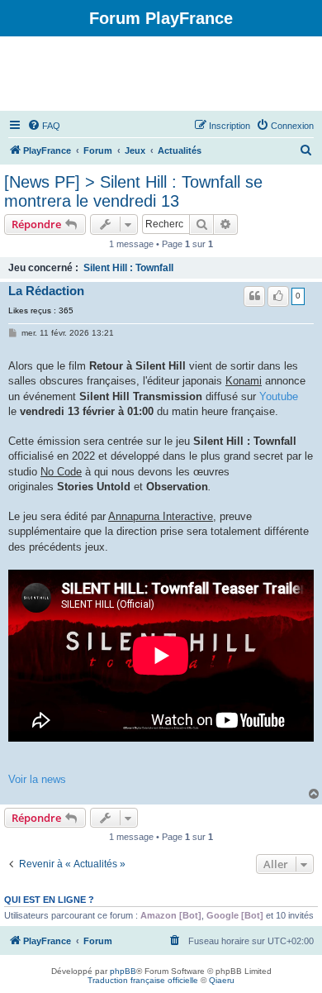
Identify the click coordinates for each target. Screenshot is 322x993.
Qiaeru (221, 980)
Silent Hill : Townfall (128, 268)
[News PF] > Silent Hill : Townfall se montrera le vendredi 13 (133, 191)
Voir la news (37, 779)
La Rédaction (46, 291)
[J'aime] (278, 296)
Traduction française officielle (143, 980)
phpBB (123, 971)
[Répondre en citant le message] (254, 296)
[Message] (13, 333)
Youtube (278, 396)
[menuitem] (43, 126)
